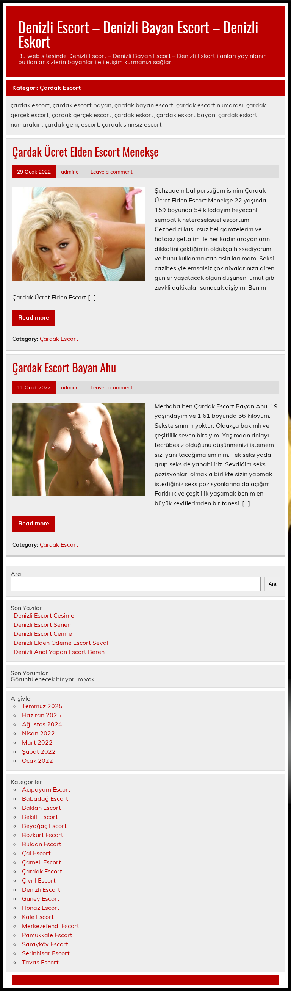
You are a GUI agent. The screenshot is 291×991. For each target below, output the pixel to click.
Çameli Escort (41, 862)
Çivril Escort (39, 880)
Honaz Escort (40, 907)
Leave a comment (112, 171)
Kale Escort (38, 916)
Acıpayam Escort (46, 789)
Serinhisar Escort (46, 953)
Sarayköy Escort (45, 944)
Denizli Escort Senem (43, 624)
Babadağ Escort (45, 798)
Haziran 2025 (41, 715)
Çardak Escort (59, 338)
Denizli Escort (41, 889)
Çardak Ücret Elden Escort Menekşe (85, 151)
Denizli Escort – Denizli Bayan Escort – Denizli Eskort (138, 34)
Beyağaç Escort (44, 825)
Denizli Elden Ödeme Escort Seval (61, 642)
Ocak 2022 (37, 760)
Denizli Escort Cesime (44, 615)
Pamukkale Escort (47, 935)
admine (69, 171)
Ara (16, 574)
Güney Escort (40, 898)
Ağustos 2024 (42, 724)
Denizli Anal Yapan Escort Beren (59, 651)
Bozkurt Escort (42, 835)
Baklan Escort (41, 807)
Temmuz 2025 (42, 706)
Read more (33, 317)
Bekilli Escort (40, 816)
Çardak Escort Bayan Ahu (64, 367)
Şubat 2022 (39, 751)
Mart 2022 (37, 742)
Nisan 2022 (38, 733)
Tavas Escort (40, 962)
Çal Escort (36, 853)
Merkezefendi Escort (50, 926)
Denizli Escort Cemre (43, 633)
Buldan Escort (41, 844)
